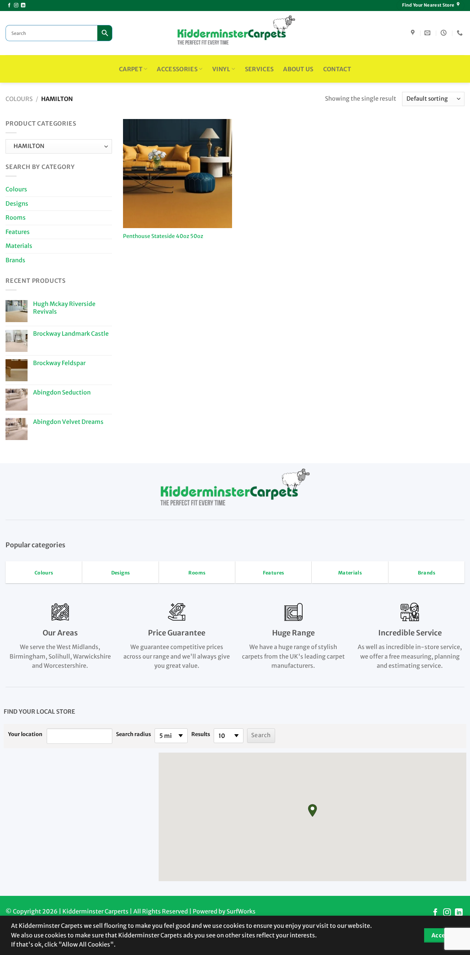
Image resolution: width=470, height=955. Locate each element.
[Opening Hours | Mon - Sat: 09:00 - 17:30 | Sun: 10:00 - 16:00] (444, 33)
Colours (19, 98)
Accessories (177, 69)
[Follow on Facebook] (9, 5)
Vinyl (221, 69)
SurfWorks (241, 911)
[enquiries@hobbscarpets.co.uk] (428, 33)
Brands (15, 260)
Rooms (16, 217)
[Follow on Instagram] (16, 5)
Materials (19, 245)
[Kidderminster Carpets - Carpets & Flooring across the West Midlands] (235, 33)
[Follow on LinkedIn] (23, 5)
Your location (25, 734)
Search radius (133, 734)
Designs (17, 203)
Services (259, 69)
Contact (337, 69)
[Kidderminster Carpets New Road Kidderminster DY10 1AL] (413, 33)
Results (200, 734)
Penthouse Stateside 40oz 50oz (163, 236)
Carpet (130, 69)
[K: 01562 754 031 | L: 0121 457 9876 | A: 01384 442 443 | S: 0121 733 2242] (460, 33)
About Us (298, 69)
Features (18, 231)
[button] (312, 810)
